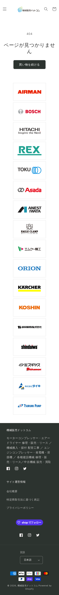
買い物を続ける (29, 64)
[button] (4, 9)
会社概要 (12, 491)
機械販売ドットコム (28, 585)
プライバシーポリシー (20, 507)
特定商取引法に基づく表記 (23, 499)
